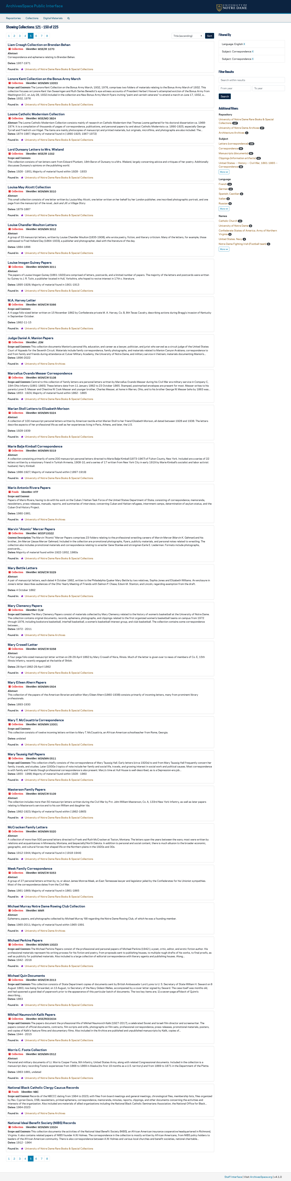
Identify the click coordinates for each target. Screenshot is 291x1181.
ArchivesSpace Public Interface (34, 5)
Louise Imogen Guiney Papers (30, 262)
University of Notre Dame (234, 225)
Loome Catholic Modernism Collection (36, 114)
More (223, 171)
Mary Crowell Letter (23, 644)
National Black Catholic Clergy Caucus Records (43, 1087)
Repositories (13, 18)
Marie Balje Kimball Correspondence (35, 446)
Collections (32, 18)
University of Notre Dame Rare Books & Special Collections (59, 69)
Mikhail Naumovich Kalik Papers (31, 1014)
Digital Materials (53, 18)
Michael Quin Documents (26, 975)
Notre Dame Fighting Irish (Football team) (243, 243)
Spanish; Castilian (229, 193)
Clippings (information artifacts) (237, 158)
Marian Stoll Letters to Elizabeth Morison (38, 408)
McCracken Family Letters (27, 827)
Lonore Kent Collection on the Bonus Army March (44, 79)
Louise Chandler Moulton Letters (32, 225)
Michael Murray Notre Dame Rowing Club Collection (46, 906)
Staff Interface (233, 1176)
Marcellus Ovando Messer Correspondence (40, 373)
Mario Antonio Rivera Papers (29, 487)
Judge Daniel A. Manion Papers (30, 338)
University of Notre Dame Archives (45, 363)
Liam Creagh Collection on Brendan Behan (39, 44)
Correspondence (229, 148)
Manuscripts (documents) (234, 153)
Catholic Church (228, 220)
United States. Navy (231, 239)
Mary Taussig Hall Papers (26, 754)
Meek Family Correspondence (30, 868)
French (223, 184)
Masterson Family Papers (26, 789)
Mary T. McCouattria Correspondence (36, 720)
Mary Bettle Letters (22, 568)
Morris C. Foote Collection (27, 1050)
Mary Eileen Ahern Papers (27, 682)
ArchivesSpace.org (261, 1176)
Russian (223, 203)
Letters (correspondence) (234, 143)
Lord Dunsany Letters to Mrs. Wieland (36, 149)
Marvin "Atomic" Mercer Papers (31, 529)
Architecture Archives (232, 132)
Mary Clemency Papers (25, 605)
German (223, 188)
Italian (222, 198)
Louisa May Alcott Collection (29, 187)
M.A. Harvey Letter (22, 300)
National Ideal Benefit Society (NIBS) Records (42, 1123)
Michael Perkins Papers (25, 940)
